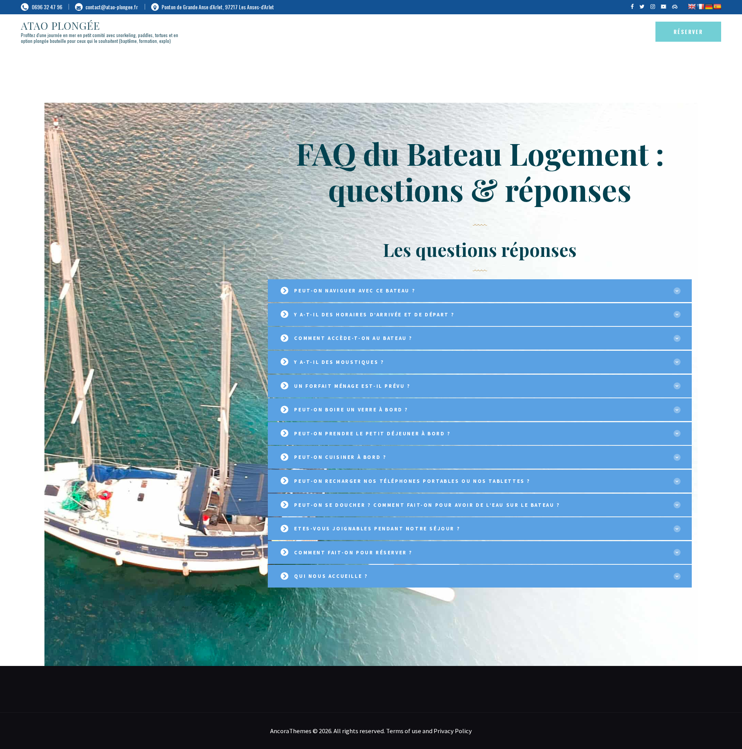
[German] (709, 6)
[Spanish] (717, 6)
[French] (700, 6)
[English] (692, 6)
